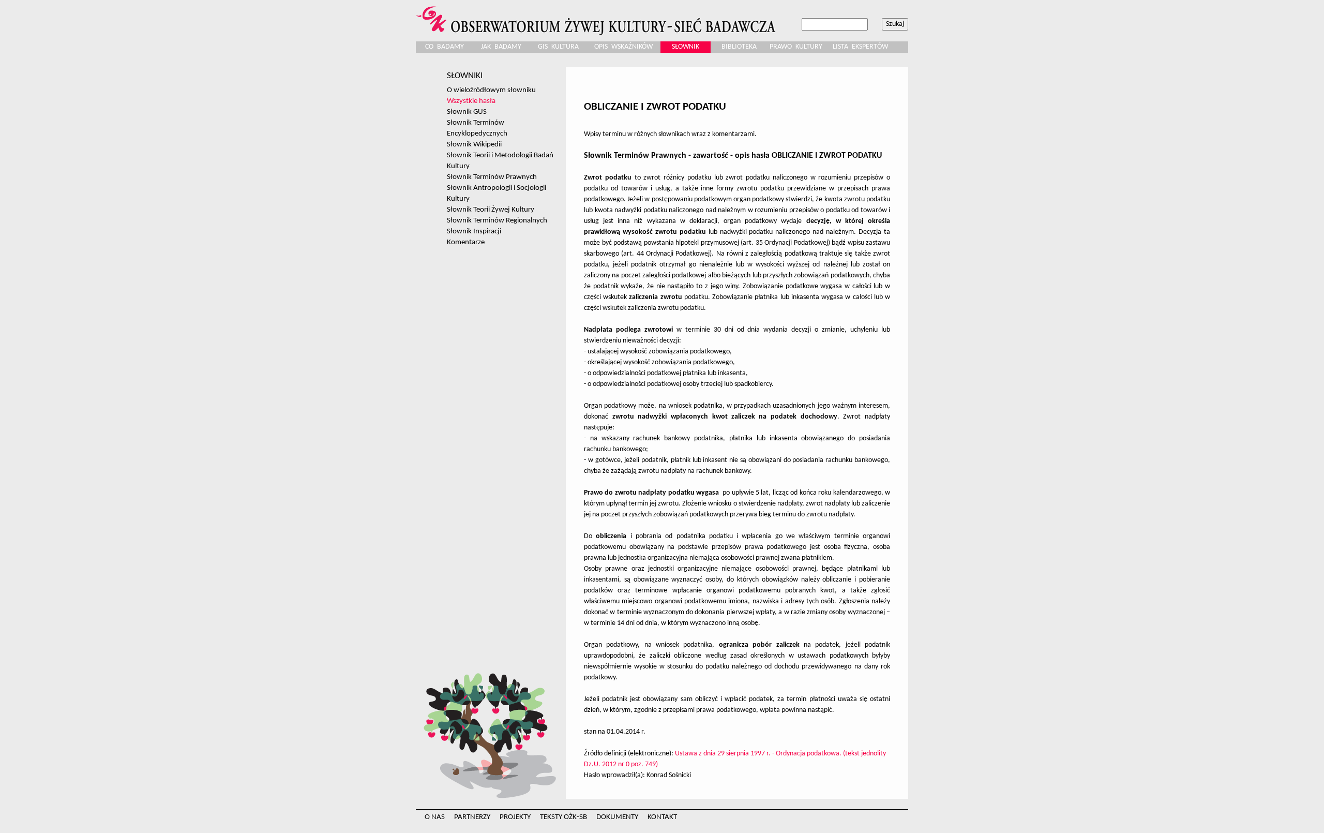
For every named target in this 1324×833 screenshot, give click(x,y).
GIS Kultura (558, 47)
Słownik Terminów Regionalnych (497, 220)
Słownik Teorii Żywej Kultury (490, 209)
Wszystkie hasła (471, 101)
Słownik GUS (467, 112)
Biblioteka (739, 47)
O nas (435, 817)
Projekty (515, 817)
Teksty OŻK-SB (563, 817)
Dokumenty (617, 817)
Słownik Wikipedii (474, 144)
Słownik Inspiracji (474, 231)
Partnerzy (472, 817)
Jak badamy (501, 47)
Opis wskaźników (623, 47)
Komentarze (466, 242)
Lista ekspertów (860, 47)
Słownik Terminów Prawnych (492, 177)
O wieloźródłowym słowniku (491, 90)
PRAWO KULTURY (796, 47)
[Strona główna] (597, 17)
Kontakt (662, 817)
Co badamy (444, 47)
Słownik (685, 47)
